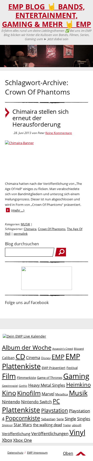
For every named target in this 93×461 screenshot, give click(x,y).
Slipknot (7, 425)
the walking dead (47, 424)
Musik (78, 392)
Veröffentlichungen (49, 433)
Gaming (76, 376)
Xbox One (22, 440)
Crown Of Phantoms (51, 229)
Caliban (8, 357)
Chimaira (30, 229)
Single (70, 419)
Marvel (48, 394)
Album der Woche (26, 347)
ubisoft (76, 425)
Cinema (33, 357)
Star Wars (23, 424)
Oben (68, 453)
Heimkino (78, 384)
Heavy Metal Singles (46, 385)
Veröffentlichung (16, 433)
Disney (46, 358)
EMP (58, 356)
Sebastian (48, 419)
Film (9, 376)
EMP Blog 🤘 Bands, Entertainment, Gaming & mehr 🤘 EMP (46, 15)
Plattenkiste (21, 409)
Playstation (54, 410)
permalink (21, 233)
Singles (83, 419)
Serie (60, 419)
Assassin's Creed (62, 348)
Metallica (61, 394)
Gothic (23, 385)
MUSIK (25, 224)
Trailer (67, 425)
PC (56, 401)
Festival (72, 367)
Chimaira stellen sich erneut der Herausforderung (40, 118)
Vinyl (77, 432)
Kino (9, 392)
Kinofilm (29, 393)
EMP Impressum (37, 452)
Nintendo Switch (36, 401)
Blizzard (79, 348)
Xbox (7, 440)
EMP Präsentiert (53, 367)
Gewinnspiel (10, 385)
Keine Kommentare (58, 133)
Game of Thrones (49, 377)
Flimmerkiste (26, 377)
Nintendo (11, 401)
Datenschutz (15, 452)
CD (20, 356)
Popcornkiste (22, 418)
